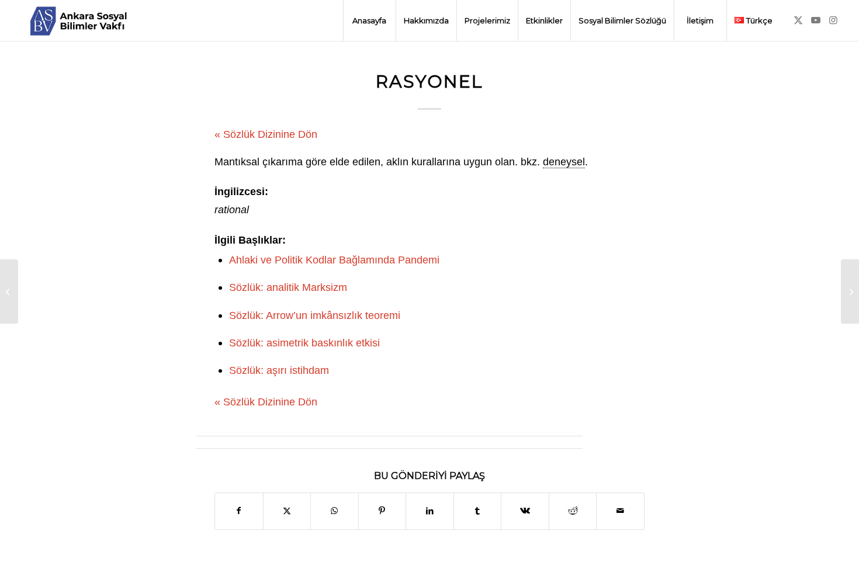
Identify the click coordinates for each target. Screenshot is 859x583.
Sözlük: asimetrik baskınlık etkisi (304, 342)
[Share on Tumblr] (477, 511)
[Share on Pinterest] (382, 511)
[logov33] (78, 20)
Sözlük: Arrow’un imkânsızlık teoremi (314, 315)
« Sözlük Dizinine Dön (265, 134)
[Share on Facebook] (239, 511)
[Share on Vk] (525, 511)
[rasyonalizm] (9, 291)
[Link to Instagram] (833, 20)
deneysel (564, 161)
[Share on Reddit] (573, 511)
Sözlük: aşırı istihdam (279, 370)
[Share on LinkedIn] (429, 511)
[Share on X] (287, 511)
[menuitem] (369, 20)
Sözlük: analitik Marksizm (288, 287)
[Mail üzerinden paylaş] (620, 511)
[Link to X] (798, 20)
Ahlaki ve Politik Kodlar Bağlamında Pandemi (334, 260)
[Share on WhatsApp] (334, 511)
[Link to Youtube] (816, 20)
